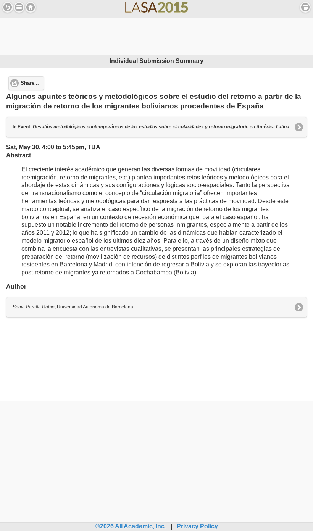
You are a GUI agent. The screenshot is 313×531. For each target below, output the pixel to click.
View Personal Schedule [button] (305, 7)
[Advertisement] (156, 35)
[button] (19, 7)
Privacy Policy (197, 526)
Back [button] (7, 7)
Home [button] (30, 7)
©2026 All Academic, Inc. (130, 526)
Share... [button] (30, 83)
